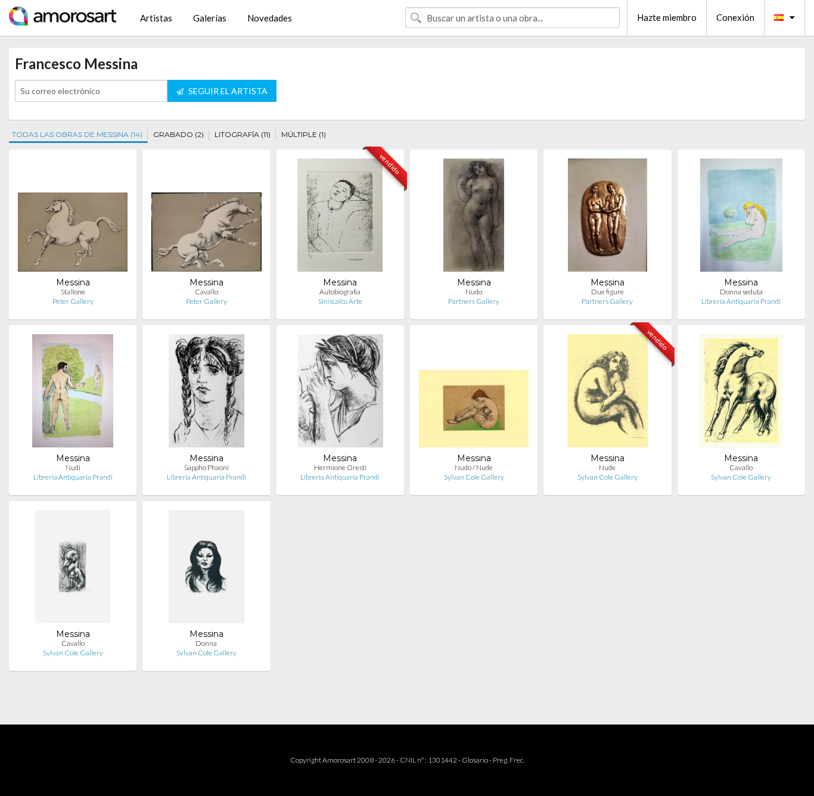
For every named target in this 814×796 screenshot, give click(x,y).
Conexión (735, 17)
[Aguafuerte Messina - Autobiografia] (340, 218)
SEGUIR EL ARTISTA (227, 91)
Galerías (209, 18)
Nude (607, 467)
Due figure (607, 291)
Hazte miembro (667, 17)
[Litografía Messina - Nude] (607, 393)
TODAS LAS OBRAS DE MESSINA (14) (77, 134)
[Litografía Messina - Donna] (206, 569)
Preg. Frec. (508, 759)
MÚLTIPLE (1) (303, 134)
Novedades (269, 18)
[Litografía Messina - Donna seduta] (741, 218)
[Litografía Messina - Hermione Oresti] (340, 393)
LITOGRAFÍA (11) (243, 134)
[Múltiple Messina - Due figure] (607, 218)
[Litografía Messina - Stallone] (73, 218)
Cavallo (206, 291)
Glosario (475, 759)
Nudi (73, 467)
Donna (206, 643)
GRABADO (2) (178, 134)
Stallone (73, 291)
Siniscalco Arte (340, 301)
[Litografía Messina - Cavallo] (206, 218)
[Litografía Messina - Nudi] (72, 393)
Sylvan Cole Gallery (474, 476)
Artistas (156, 18)
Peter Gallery (73, 301)
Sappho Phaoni (206, 467)
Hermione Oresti (340, 467)
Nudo (473, 291)
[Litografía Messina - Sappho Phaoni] (207, 393)
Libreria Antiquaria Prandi (741, 301)
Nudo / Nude (474, 467)
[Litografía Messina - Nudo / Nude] (474, 393)
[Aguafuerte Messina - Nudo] (473, 218)
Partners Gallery (473, 301)
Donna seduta (741, 291)
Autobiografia (340, 291)
